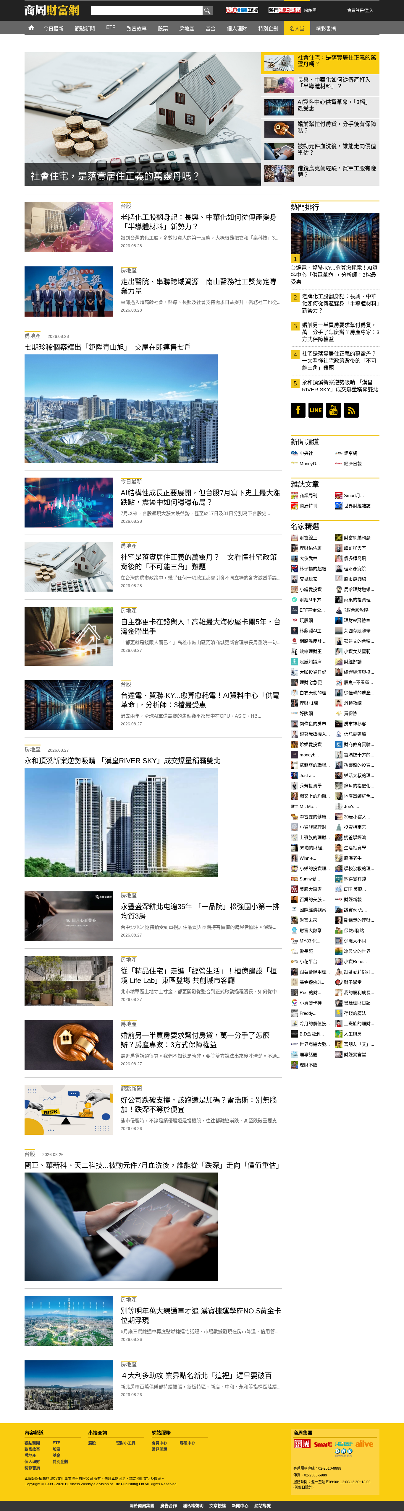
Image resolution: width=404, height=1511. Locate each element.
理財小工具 (125, 1443)
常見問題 (159, 1449)
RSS (351, 410)
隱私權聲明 (193, 1505)
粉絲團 (310, 10)
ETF (56, 1443)
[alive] (364, 1443)
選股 (92, 1443)
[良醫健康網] (344, 1443)
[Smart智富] (323, 1444)
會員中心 (159, 1443)
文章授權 (217, 1505)
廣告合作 (168, 1505)
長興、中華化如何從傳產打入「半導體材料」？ (129, 176)
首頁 (37, 27)
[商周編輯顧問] (344, 1452)
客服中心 (187, 1443)
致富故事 (32, 1449)
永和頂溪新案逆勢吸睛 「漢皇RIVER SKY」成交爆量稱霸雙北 (340, 386)
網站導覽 (262, 1505)
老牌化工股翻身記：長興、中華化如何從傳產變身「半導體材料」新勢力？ (340, 304)
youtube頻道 (333, 410)
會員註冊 (355, 10)
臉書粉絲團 (298, 410)
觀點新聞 (32, 1443)
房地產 (30, 1455)
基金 (56, 1455)
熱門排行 (305, 207)
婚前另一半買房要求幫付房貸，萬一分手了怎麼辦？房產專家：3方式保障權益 (340, 332)
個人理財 (32, 1461)
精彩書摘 (32, 1468)
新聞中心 (240, 1505)
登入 (369, 10)
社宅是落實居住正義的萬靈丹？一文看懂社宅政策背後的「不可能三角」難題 (339, 361)
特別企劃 (60, 1461)
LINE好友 (315, 410)
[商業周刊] (302, 1443)
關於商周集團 (142, 1505)
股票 (56, 1449)
